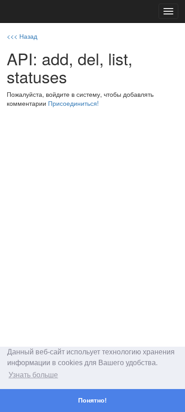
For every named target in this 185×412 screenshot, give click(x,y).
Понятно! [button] (92, 400)
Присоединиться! (73, 103)
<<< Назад (22, 36)
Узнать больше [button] (33, 375)
